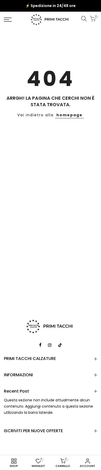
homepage (69, 115)
